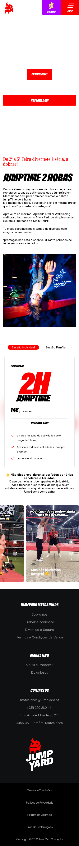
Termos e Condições (39, 790)
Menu (69, 10)
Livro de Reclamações (39, 827)
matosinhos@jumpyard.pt (39, 699)
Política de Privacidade (39, 802)
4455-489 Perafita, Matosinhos (39, 722)
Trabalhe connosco (39, 622)
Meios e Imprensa (39, 664)
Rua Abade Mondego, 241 (39, 715)
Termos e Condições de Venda (39, 637)
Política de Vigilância (39, 815)
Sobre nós (39, 614)
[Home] (9, 8)
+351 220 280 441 (39, 707)
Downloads (39, 672)
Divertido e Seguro (39, 629)
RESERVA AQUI (39, 100)
